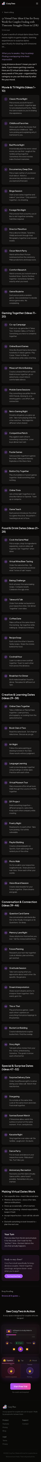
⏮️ (14, 1349)
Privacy (5, 1444)
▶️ (20, 1349)
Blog (4, 1431)
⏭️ (27, 1349)
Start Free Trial (20, 1386)
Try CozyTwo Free (13, 1276)
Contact (25, 1424)
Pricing (5, 1427)
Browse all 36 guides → (11, 1296)
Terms (5, 1440)
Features (6, 1424)
